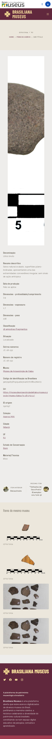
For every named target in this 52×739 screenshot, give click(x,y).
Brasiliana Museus (22, 14)
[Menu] (48, 14)
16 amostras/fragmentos (15, 329)
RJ (32, 32)
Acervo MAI (9, 416)
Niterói (6, 427)
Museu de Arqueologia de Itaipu (18, 371)
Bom (5, 448)
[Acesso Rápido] (42, 4)
